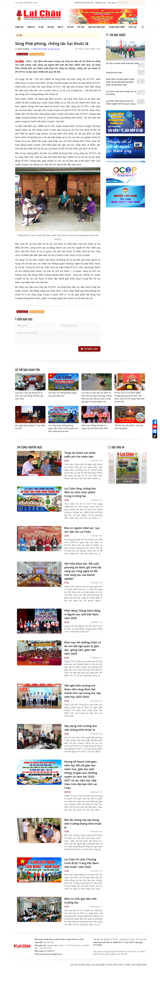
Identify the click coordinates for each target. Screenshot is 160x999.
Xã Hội (19, 35)
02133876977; (49, 951)
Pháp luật (133, 27)
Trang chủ (19, 27)
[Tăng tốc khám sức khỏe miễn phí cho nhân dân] (39, 463)
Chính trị (31, 27)
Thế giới (70, 27)
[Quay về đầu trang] (155, 993)
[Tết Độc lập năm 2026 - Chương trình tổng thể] (130, 414)
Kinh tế (60, 27)
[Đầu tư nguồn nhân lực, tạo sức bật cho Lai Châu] (39, 538)
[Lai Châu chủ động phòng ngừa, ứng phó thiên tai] (63, 381)
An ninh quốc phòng (117, 27)
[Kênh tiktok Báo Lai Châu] (155, 436)
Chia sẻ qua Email (37, 54)
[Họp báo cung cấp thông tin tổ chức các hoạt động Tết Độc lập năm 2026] (30, 381)
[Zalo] (155, 431)
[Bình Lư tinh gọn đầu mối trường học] (39, 909)
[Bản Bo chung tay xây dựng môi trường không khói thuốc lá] (39, 830)
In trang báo (23, 54)
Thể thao (80, 27)
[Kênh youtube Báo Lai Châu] (155, 426)
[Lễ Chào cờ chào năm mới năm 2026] (125, 49)
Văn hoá (50, 27)
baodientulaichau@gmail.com (51, 954)
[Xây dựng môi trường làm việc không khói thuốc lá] (39, 736)
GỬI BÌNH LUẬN (91, 349)
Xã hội (40, 27)
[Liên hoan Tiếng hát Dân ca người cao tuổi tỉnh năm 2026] (96, 414)
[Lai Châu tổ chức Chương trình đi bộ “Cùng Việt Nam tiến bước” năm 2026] (39, 869)
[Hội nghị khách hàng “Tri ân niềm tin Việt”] (30, 414)
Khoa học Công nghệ (96, 27)
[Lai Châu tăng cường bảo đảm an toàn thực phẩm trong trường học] (39, 499)
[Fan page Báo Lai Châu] (155, 422)
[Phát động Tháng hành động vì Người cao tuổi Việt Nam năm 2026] (39, 621)
